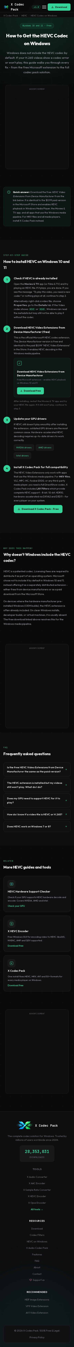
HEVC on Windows (37, 1241)
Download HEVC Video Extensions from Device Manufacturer (41, 373)
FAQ (37, 1260)
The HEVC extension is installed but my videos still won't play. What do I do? (34, 785)
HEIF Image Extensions (37, 1299)
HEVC (24, 15)
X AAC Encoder (37, 1183)
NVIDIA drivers (23, 447)
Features (37, 1254)
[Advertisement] (37, 129)
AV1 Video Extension (37, 1312)
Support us (39, 1280)
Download (61, 7)
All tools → (37, 1209)
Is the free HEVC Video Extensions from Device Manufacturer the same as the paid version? (35, 769)
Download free (32, 390)
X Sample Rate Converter (37, 1189)
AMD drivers (44, 447)
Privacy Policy (37, 1337)
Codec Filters (37, 1235)
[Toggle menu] (44, 7)
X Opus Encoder (37, 1202)
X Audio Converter (37, 1176)
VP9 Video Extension (37, 1306)
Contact (37, 1273)
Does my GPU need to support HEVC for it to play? (33, 800)
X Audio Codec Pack (37, 1247)
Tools (37, 1169)
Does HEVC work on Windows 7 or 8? (29, 826)
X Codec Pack (10, 15)
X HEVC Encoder (37, 1196)
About (37, 1267)
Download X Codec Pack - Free (40, 509)
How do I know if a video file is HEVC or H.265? (34, 814)
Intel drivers (22, 455)
